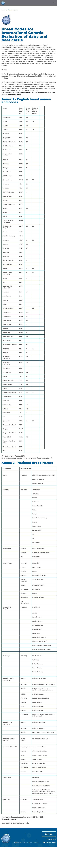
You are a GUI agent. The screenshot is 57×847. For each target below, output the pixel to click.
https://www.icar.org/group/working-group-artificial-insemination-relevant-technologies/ (28, 93)
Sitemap (36, 843)
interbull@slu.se (51, 839)
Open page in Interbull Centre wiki (15, 823)
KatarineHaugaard (9, 819)
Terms (30, 843)
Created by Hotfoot (50, 842)
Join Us (48, 834)
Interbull (3, 9)
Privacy (26, 843)
